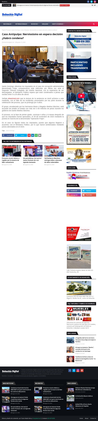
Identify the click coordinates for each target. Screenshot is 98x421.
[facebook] (88, 1)
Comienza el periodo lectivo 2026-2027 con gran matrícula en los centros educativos (21, 389)
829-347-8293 (51, 418)
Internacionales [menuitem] (21, 24)
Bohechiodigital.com (8, 42)
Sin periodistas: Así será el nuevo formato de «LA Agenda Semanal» (32, 160)
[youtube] (89, 195)
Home (81, 418)
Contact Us (93, 418)
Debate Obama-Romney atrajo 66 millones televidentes (85, 389)
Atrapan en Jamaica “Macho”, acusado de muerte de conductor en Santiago (84, 349)
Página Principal (6, 30)
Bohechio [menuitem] (34, 24)
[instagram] (95, 1)
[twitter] (91, 1)
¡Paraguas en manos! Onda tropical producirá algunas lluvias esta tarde (38, 5)
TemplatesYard (37, 418)
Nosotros (4, 1)
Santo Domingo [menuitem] (57, 24)
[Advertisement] (79, 211)
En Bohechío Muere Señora (84, 396)
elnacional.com (14, 98)
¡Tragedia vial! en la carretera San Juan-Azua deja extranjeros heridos (85, 339)
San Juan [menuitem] (45, 24)
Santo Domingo (15, 30)
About (86, 418)
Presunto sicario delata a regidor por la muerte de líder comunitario (10, 160)
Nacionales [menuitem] (7, 24)
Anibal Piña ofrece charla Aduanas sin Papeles (83, 405)
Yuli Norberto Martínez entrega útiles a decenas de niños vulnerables (53, 160)
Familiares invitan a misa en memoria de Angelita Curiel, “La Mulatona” (85, 358)
